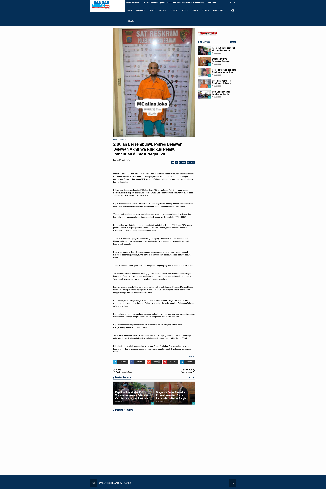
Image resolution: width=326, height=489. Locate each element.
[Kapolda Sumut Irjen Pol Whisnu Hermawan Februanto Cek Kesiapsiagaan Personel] (204, 50)
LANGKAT (174, 10)
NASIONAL (140, 10)
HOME (129, 10)
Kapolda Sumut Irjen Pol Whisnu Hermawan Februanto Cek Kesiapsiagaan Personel (181, 3)
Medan (192, 356)
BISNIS (195, 10)
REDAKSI (130, 21)
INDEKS (233, 42)
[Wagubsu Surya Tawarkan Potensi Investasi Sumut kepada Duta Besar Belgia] (204, 61)
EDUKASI (205, 10)
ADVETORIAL (218, 10)
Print (183, 163)
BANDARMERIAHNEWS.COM (110, 483)
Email (192, 163)
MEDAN (162, 10)
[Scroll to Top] (232, 483)
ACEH (184, 10)
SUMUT (152, 10)
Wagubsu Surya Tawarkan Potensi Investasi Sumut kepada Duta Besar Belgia (171, 395)
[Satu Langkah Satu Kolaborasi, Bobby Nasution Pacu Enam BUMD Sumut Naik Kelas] (204, 94)
